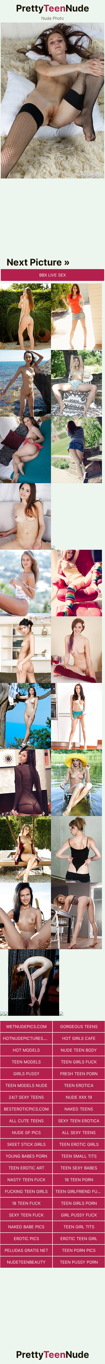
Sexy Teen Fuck (26, 1215)
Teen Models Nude (26, 1085)
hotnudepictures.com (27, 1038)
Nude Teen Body (79, 1050)
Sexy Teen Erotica (78, 1120)
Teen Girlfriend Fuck (79, 1191)
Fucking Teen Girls (26, 1191)
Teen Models (26, 1061)
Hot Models (26, 1050)
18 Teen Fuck (26, 1203)
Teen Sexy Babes (78, 1167)
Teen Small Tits (79, 1156)
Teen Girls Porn (79, 1203)
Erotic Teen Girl (78, 1238)
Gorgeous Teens (79, 1026)
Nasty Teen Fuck (26, 1179)
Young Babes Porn (26, 1156)
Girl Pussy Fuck (79, 1215)
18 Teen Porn (78, 1179)
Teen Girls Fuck (79, 1061)
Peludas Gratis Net (26, 1250)
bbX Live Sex (52, 275)
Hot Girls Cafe (79, 1038)
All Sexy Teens (79, 1132)
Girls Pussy (26, 1073)
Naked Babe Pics (26, 1226)
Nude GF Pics (26, 1132)
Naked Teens (78, 1109)
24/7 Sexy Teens (26, 1097)
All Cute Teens (26, 1120)
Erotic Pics (26, 1238)
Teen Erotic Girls (79, 1144)
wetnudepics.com (26, 1026)
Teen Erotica (79, 1085)
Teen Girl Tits (78, 1226)
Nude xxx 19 (79, 1097)
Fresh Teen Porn (79, 1073)
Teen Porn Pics (79, 1250)
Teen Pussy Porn (79, 1262)
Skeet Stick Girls (26, 1144)
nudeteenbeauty (26, 1262)
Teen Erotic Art (26, 1167)
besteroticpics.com (26, 1109)
